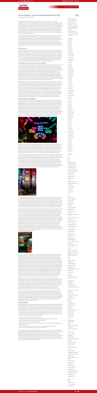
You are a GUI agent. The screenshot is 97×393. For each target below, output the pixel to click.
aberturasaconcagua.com (73, 171)
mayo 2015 (70, 144)
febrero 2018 (70, 86)
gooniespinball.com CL (72, 263)
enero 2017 (70, 109)
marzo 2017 (70, 105)
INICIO (66, 6)
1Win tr (69, 157)
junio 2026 (70, 43)
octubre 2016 (70, 114)
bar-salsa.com (70, 197)
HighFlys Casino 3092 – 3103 (73, 268)
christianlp (22, 17)
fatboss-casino (71, 246)
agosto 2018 (70, 76)
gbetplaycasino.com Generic (73, 251)
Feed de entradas (71, 382)
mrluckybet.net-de (71, 303)
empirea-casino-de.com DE (73, 241)
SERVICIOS (70, 6)
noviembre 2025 (71, 55)
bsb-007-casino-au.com (72, 221)
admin (69, 179)
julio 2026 (69, 41)
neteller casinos (71, 308)
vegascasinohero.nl (71, 369)
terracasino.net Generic (72, 342)
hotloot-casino (70, 272)
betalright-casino (71, 209)
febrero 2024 (70, 67)
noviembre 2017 (71, 92)
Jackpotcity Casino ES (22, 293)
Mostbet (69, 299)
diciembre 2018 (71, 69)
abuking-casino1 (71, 172)
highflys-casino (71, 270)
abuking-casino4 (71, 176)
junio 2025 (70, 64)
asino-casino (70, 188)
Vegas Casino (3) (71, 362)
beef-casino (70, 205)
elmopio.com (70, 236)
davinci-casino (70, 233)
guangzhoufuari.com (72, 265)
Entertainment (70, 243)
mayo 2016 (70, 123)
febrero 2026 (70, 50)
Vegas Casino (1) (71, 360)
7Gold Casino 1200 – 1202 (72, 169)
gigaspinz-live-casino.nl (72, 255)
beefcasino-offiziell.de (72, 207)
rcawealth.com (70, 327)
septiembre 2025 (71, 59)
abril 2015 (70, 145)
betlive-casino (70, 212)
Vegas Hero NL (70, 364)
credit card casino (71, 231)
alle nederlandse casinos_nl (73, 183)
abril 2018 (70, 83)
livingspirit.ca (70, 275)
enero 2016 (70, 130)
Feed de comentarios (72, 384)
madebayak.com (71, 283)
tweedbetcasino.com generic (73, 352)
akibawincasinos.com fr (72, 181)
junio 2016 (70, 121)
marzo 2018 (70, 85)
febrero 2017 (70, 107)
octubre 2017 (70, 93)
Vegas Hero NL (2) (71, 365)
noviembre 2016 (71, 112)
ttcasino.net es (70, 345)
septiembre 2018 (71, 74)
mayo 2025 (70, 66)
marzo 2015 (70, 147)
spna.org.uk (70, 340)
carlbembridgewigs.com (72, 226)
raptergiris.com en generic (73, 325)
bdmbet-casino (71, 200)
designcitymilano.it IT (72, 234)
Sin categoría (31, 17)
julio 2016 (69, 119)
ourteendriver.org (71, 315)
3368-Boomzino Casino (72, 164)
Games (69, 248)
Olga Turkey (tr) (70, 311)
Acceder (69, 380)
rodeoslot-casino (71, 331)
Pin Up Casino (70, 317)
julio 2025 (69, 62)
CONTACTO (76, 6)
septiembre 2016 (71, 116)
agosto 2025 (70, 60)
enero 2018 (70, 88)
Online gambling (71, 313)
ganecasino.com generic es (73, 250)
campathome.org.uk (71, 224)
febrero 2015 (70, 149)
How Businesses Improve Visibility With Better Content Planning (73, 28)
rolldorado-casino (71, 333)
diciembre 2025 (71, 53)
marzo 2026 (70, 48)
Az (68, 193)
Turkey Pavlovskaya (71, 350)
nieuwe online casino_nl (72, 310)
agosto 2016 (70, 118)
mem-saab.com (71, 293)
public (69, 323)
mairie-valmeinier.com (72, 285)
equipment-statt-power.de (72, 244)
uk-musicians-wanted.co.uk (73, 354)
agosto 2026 (70, 40)
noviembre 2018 (71, 71)
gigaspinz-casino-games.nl (73, 253)
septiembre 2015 (71, 137)
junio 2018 (70, 79)
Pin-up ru (69, 318)
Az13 (69, 195)
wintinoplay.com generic (72, 372)
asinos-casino (70, 190)
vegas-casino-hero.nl (72, 367)
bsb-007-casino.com (72, 222)
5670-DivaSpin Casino (72, 167)
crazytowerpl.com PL (72, 229)
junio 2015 (70, 142)
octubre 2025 (70, 57)
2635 (69, 160)
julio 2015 (69, 140)
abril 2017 (70, 104)
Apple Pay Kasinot (71, 186)
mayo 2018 (70, 81)
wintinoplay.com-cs (71, 376)
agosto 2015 (70, 138)
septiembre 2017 (71, 95)
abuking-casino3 (71, 174)
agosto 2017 (70, 97)
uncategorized (70, 355)
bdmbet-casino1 (71, 202)
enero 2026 (70, 52)
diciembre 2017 (71, 90)
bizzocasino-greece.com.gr (73, 217)
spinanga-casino (71, 337)
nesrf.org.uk (70, 306)
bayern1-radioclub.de (72, 198)
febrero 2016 (70, 128)
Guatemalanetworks (33, 391)
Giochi (69, 257)
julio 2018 (69, 78)
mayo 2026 (70, 45)
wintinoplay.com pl (71, 374)
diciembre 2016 (71, 111)
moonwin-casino (71, 298)
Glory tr (69, 258)
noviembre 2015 (71, 133)
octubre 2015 (70, 135)
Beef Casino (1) (70, 204)
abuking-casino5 (71, 178)
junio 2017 (70, 100)
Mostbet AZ (70, 301)
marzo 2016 (70, 126)
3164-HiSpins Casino (72, 162)
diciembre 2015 (71, 131)
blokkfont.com (70, 219)
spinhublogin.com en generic (73, 338)
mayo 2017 (70, 102)
